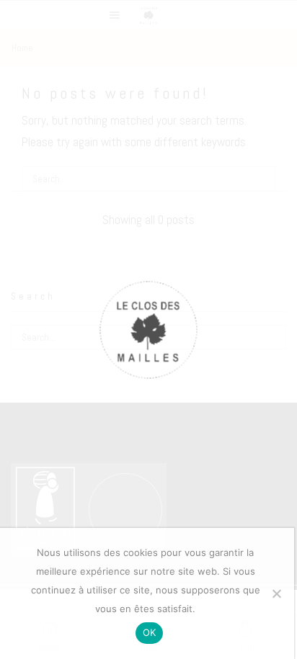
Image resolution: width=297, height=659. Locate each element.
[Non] (276, 593)
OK (149, 632)
